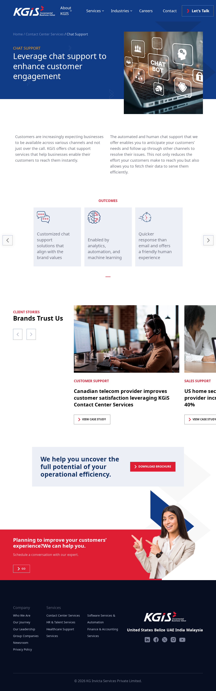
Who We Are (21, 615)
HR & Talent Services (60, 622)
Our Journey (21, 622)
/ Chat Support (76, 34)
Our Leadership (24, 629)
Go (24, 568)
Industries (120, 10)
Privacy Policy (22, 649)
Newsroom (20, 643)
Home (18, 34)
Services (93, 10)
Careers (146, 10)
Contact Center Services (63, 615)
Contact (170, 10)
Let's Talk (200, 10)
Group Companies (26, 636)
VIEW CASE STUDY (94, 419)
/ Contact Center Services (44, 34)
